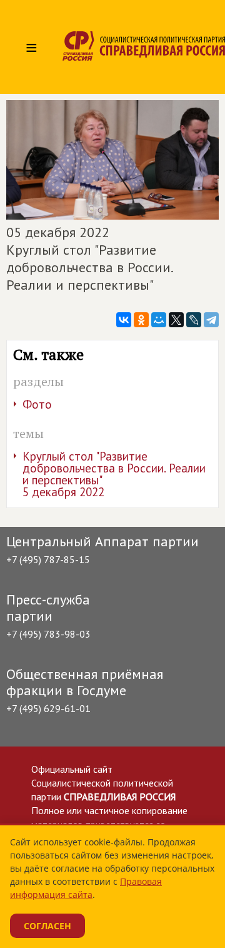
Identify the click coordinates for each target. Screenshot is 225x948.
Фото (37, 404)
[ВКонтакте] (123, 319)
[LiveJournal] (193, 319)
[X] (176, 319)
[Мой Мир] (158, 319)
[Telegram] (211, 319)
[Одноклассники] (141, 319)
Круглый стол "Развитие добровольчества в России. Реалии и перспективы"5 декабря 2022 (114, 474)
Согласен (47, 926)
